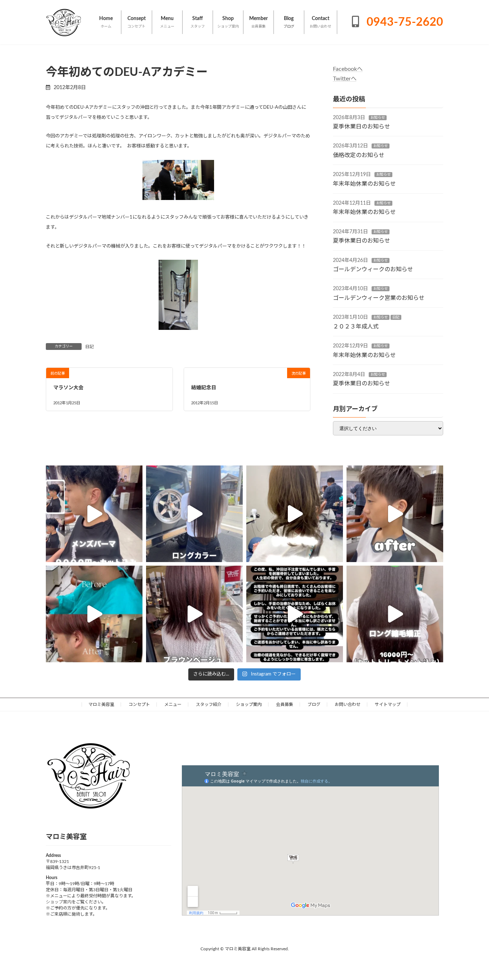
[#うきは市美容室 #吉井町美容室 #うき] (94, 513)
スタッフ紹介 (209, 704)
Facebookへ (348, 69)
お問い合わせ (347, 704)
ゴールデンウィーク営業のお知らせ (379, 298)
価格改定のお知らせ (358, 155)
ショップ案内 (249, 704)
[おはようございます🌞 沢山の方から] (94, 614)
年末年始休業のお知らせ (364, 184)
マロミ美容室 (101, 704)
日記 (89, 347)
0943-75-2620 (403, 22)
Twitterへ (345, 79)
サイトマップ (388, 704)
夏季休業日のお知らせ (361, 127)
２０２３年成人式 (356, 327)
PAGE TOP (470, 925)
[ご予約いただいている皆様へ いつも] (294, 614)
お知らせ (378, 117)
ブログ (314, 704)
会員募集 (284, 704)
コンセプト (139, 704)
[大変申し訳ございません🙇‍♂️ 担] (194, 614)
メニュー (172, 704)
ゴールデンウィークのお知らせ (373, 269)
